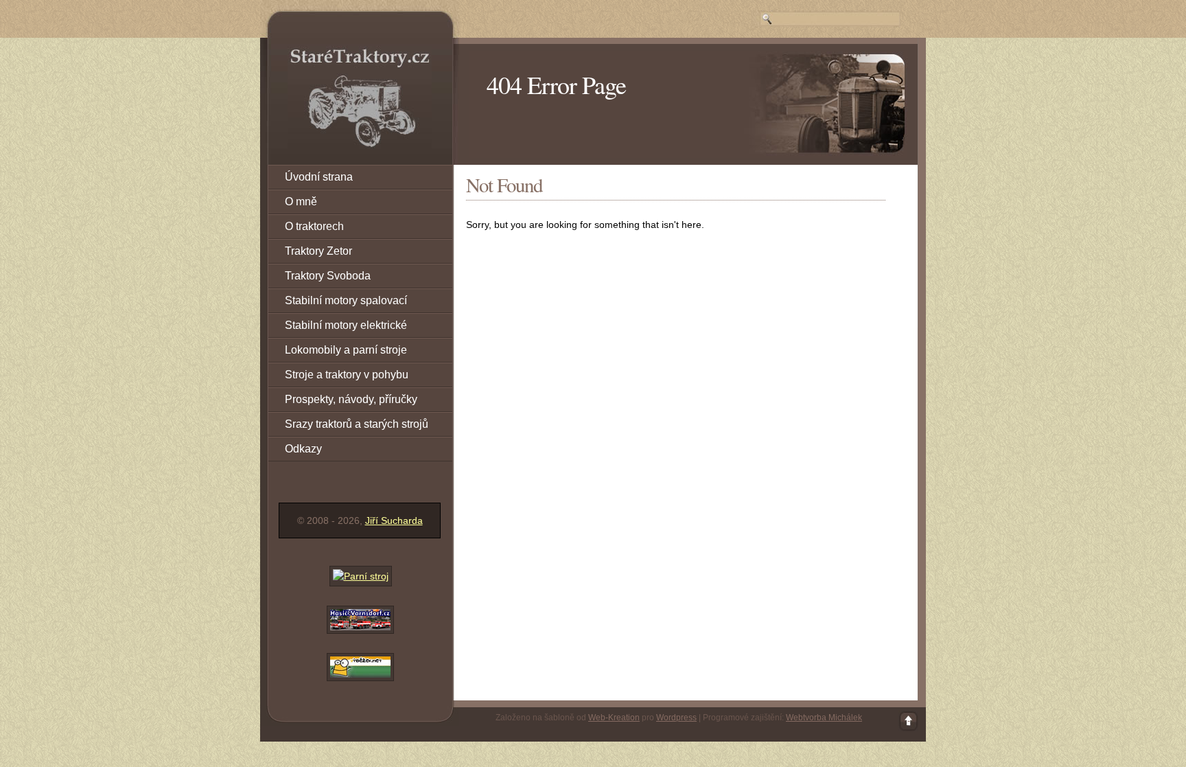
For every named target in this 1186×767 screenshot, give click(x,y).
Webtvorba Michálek (824, 717)
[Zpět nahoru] (908, 721)
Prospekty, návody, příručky (351, 399)
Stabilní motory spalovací (346, 300)
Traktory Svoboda (328, 276)
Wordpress (676, 717)
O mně (301, 201)
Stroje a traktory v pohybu (346, 374)
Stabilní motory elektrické (346, 325)
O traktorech (314, 226)
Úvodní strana (319, 177)
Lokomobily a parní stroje (346, 350)
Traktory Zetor (318, 251)
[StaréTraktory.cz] (359, 97)
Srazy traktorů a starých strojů (356, 424)
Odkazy (303, 449)
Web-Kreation (614, 717)
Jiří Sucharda (394, 520)
